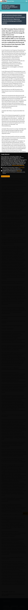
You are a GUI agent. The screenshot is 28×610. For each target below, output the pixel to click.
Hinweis (19, 171)
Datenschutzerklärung (18, 165)
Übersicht (21, 167)
